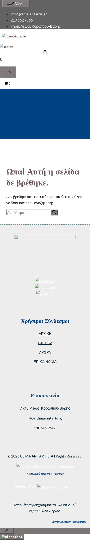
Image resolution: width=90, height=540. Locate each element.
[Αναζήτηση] (54, 212)
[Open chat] (12, 537)
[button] (6, 47)
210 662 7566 (21, 20)
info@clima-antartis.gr (28, 14)
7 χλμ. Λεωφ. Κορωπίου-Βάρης (35, 26)
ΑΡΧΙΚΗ (45, 333)
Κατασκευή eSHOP (38, 473)
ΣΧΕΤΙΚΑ (45, 343)
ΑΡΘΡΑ (45, 352)
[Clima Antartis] (14, 36)
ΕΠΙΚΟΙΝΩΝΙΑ (45, 361)
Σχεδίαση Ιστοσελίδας (73, 521)
